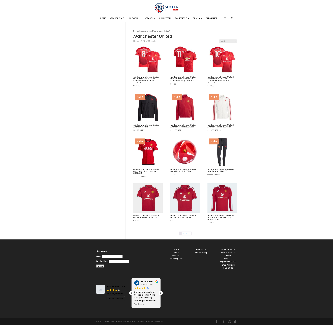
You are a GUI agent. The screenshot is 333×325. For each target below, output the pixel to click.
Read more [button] (139, 304)
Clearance (176, 255)
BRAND (196, 18)
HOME (103, 18)
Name (98, 256)
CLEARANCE (211, 18)
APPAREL (149, 18)
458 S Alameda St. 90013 (228, 254)
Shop (176, 252)
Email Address (102, 261)
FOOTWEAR (133, 18)
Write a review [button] (116, 298)
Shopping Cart (176, 258)
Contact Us (201, 249)
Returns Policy (201, 252)
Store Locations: (228, 249)
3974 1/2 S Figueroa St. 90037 (228, 260)
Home (135, 31)
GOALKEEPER (165, 18)
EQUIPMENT (181, 18)
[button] (160, 293)
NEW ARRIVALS (117, 18)
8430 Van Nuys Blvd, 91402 (228, 266)
